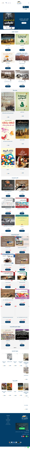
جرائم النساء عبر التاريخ (22, 191)
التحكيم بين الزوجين (9, 361)
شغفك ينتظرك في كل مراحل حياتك (7, 141)
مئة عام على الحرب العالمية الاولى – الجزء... (22, 317)
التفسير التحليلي (26, 375)
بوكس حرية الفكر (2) (7, 247)
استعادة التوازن (22, 45)
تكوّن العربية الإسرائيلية (8, 208)
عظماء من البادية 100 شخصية (7, 81)
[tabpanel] (8, 338)
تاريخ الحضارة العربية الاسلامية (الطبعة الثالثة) (26, 363)
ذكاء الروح (8, 169)
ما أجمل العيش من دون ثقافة (8, 191)
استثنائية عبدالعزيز (8, 45)
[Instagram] (28, 436)
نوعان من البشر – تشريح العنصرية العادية (22, 208)
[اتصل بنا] (28, 447)
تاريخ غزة (15, 391)
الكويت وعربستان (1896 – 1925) (22, 81)
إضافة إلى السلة (22, 86)
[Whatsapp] (26, 436)
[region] (15, 21)
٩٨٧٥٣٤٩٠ (22, 428)
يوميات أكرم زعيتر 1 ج (7, 282)
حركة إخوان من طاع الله (22, 63)
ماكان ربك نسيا (8, 63)
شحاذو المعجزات (8, 340)
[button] (1, 231)
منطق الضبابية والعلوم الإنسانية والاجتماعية (8, 317)
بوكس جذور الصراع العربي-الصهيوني (22, 247)
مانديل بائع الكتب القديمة (22, 340)
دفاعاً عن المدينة (9, 391)
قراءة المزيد (22, 213)
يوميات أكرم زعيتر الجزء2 (22, 282)
